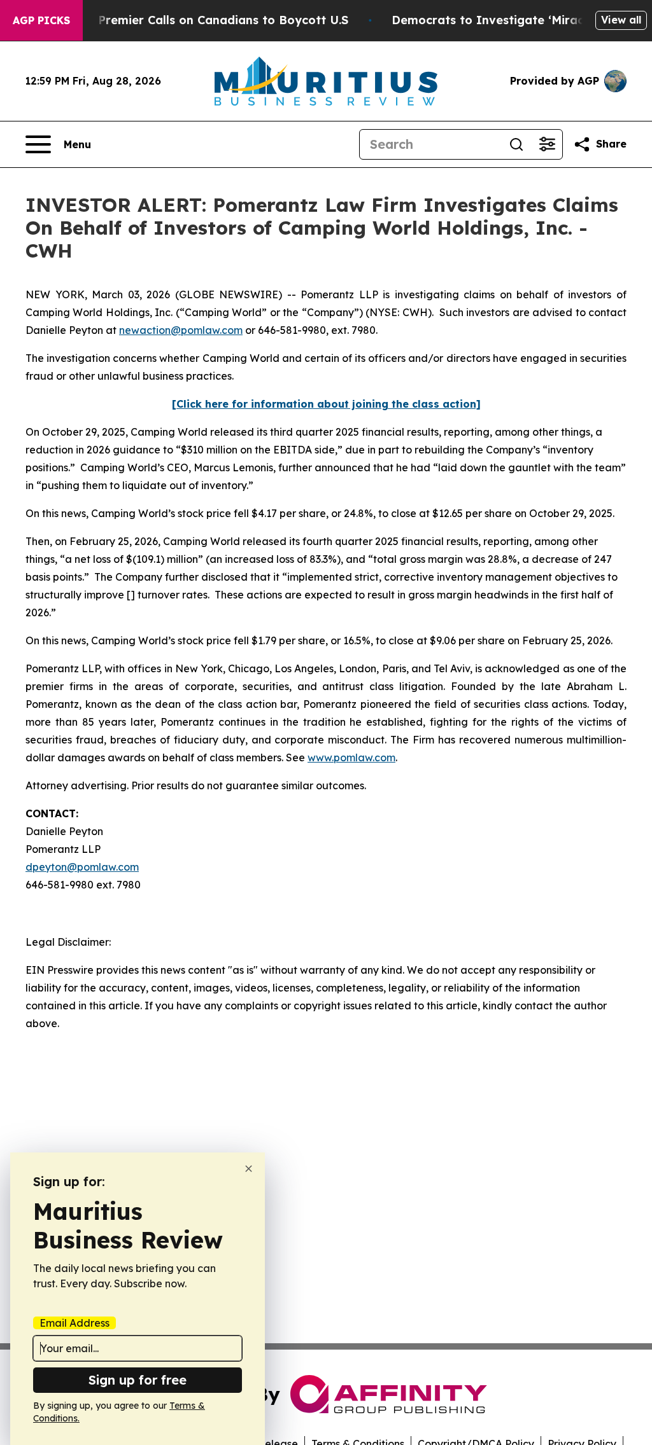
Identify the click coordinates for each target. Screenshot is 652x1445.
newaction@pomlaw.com (181, 330)
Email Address (74, 1323)
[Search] (516, 144)
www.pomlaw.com (351, 757)
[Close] (249, 1169)
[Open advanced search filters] (547, 144)
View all (621, 19)
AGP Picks (41, 20)
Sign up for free (138, 1380)
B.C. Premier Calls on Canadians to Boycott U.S (210, 20)
